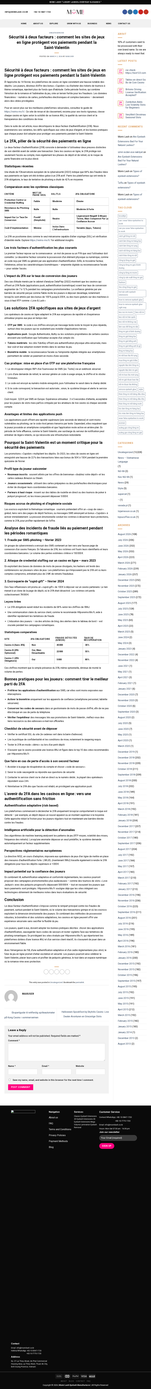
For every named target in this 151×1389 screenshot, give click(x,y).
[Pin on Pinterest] (62, 971)
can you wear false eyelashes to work (131, 229)
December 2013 (126, 1038)
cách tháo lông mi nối (128, 255)
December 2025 (126, 580)
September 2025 (126, 597)
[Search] (117, 12)
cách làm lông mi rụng (128, 246)
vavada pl (123, 505)
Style (120, 488)
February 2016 (125, 952)
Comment (14, 1040)
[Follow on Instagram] (130, 12)
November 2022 (126, 660)
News (108, 23)
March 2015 (124, 1015)
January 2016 (125, 957)
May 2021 (123, 671)
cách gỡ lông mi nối (127, 236)
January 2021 (125, 688)
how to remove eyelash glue (130, 300)
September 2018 (126, 774)
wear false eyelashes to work (131, 418)
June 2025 (123, 614)
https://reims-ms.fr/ (40, 240)
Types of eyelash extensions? (130, 173)
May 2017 (123, 866)
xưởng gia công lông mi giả (130, 433)
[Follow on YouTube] (146, 12)
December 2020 (126, 694)
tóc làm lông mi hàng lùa (129, 408)
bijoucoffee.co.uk (126, 517)
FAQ (89, 1381)
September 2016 (126, 912)
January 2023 (125, 648)
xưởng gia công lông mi (129, 428)
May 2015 (123, 1003)
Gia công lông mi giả (127, 287)
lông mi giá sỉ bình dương (129, 331)
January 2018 (125, 820)
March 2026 (124, 562)
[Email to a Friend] (56, 971)
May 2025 (123, 620)
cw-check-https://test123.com (135, 71)
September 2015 (126, 980)
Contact (80, 1381)
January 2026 (125, 574)
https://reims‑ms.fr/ (14, 111)
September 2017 (126, 843)
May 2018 (123, 797)
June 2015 (123, 998)
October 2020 (125, 706)
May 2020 (123, 734)
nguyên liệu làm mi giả (128, 370)
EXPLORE (54, 23)
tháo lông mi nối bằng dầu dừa (132, 394)
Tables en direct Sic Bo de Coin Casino (135, 81)
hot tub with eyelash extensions (127, 293)
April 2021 (123, 677)
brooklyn (122, 216)
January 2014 (125, 1032)
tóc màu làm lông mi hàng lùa (131, 413)
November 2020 (126, 700)
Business (92, 23)
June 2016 (123, 929)
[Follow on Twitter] (135, 12)
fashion (122, 282)
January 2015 (125, 1026)
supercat (122, 494)
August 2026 (124, 534)
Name (12, 1066)
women (122, 423)
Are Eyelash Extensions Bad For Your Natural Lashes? (131, 141)
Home (24, 23)
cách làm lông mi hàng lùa (130, 241)
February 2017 (125, 883)
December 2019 (126, 751)
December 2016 (126, 895)
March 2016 (124, 946)
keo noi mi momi (126, 312)
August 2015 (124, 986)
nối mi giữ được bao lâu (129, 380)
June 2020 (123, 729)
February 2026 (125, 568)
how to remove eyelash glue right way (130, 305)
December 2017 (126, 826)
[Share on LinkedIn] (67, 971)
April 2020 (123, 740)
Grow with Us (74, 23)
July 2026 (123, 540)
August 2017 (124, 849)
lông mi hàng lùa (126, 351)
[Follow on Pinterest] (140, 12)
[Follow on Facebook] (124, 12)
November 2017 (126, 832)
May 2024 (123, 643)
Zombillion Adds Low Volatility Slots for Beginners (135, 105)
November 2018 (126, 763)
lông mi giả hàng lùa (127, 336)
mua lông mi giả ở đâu (128, 360)
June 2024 (123, 637)
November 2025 (126, 585)
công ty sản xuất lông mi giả (130, 277)
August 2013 (124, 1043)
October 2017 (125, 837)
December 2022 (126, 654)
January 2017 (125, 889)
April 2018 (123, 803)
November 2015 (126, 969)
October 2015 (125, 975)
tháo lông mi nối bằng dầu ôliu (131, 399)
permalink (80, 982)
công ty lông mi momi (128, 273)
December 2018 (126, 757)
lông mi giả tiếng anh (127, 341)
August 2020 (124, 717)
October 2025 (125, 591)
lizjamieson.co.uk (126, 511)
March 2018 (124, 809)
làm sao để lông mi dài (128, 327)
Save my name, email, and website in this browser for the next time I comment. (53, 1080)
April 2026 (123, 557)
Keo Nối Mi (123, 477)
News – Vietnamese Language (128, 459)
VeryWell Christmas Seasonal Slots (135, 116)
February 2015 (125, 1020)
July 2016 (123, 923)
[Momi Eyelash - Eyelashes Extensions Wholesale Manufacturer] (75, 12)
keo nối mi (140, 312)
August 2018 (124, 780)
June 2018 (123, 791)
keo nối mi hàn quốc (127, 317)
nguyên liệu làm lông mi (129, 365)
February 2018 (125, 814)
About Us (38, 23)
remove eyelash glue (127, 389)
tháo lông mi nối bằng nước (130, 404)
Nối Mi (121, 471)
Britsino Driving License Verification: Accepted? (135, 92)
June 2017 (123, 860)
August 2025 (124, 603)
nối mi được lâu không (128, 384)
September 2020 (126, 711)
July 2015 (123, 992)
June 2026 (123, 545)
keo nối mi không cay (127, 322)
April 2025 (123, 625)
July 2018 (123, 786)
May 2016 (123, 935)
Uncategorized (56, 33)
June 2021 (123, 666)
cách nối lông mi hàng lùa (129, 250)
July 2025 (123, 608)
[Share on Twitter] (51, 971)
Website (80, 1066)
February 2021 (125, 683)
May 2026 (123, 551)
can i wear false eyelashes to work (131, 222)
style (141, 389)
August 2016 (124, 917)
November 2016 (126, 900)
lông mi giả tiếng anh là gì (129, 346)
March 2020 (124, 746)
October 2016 (125, 906)
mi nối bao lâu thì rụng (128, 355)
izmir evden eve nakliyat (130, 152)
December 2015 (126, 963)
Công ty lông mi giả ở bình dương (130, 266)
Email (45, 1066)
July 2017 (123, 855)
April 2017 (123, 872)
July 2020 (123, 723)
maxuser (70, 56)
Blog (71, 1381)
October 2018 (125, 769)
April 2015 (123, 1009)
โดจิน (121, 182)
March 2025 (124, 631)
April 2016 (123, 940)
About (64, 1381)
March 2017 (124, 877)
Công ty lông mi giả (127, 260)
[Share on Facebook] (46, 971)
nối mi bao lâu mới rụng (128, 375)
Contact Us (124, 23)
